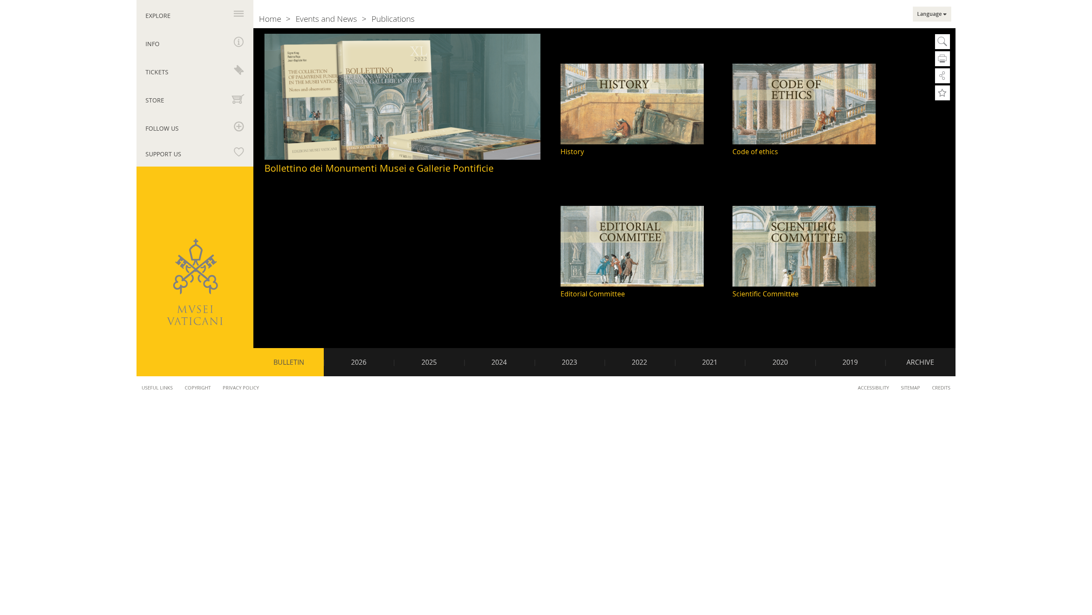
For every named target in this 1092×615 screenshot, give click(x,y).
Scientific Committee (765, 294)
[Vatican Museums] (195, 282)
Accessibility (873, 387)
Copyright (198, 387)
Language (929, 14)
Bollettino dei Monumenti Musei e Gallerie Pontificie (379, 168)
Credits (941, 387)
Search (942, 41)
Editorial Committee (593, 294)
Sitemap (910, 387)
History (572, 151)
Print (942, 58)
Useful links (157, 387)
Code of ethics (755, 151)
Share (942, 75)
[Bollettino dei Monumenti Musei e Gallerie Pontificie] (402, 97)
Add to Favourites (942, 92)
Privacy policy (241, 387)
